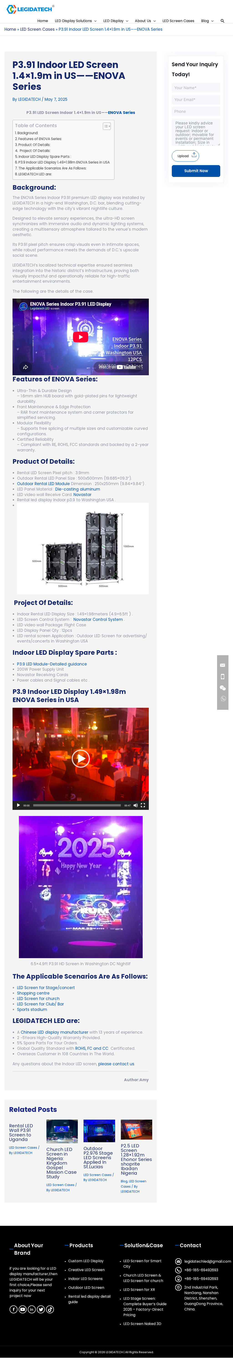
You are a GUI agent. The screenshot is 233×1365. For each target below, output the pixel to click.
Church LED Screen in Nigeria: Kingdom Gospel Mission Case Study (61, 1163)
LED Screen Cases (23, 1147)
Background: (28, 133)
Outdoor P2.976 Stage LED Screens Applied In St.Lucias (98, 1157)
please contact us (116, 1064)
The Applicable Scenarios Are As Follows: (52, 168)
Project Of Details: (35, 150)
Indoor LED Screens (85, 1278)
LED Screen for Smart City (142, 1263)
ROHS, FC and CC (91, 1048)
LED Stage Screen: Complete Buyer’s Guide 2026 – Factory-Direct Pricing (145, 1306)
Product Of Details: (34, 144)
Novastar (82, 494)
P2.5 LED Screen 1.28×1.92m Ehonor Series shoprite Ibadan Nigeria (136, 1159)
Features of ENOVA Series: (40, 138)
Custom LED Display (86, 1261)
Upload (183, 156)
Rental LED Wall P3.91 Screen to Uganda (21, 1133)
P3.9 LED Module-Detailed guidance (52, 664)
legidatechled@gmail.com (207, 1261)
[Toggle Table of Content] (104, 126)
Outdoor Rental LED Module (43, 483)
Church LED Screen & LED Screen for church (143, 1278)
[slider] (77, 805)
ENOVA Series (121, 112)
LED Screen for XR (139, 1289)
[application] (81, 759)
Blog (124, 1181)
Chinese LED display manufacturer (54, 1032)
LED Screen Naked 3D (142, 1323)
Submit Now (196, 171)
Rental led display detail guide (89, 1299)
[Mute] (135, 805)
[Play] (18, 805)
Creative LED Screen (86, 1269)
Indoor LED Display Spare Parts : (45, 156)
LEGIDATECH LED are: (35, 174)
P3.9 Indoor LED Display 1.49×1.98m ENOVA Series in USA (64, 162)
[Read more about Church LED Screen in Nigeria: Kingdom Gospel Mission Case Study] (62, 1131)
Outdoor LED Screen (86, 1287)
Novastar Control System (98, 619)
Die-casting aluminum (77, 489)
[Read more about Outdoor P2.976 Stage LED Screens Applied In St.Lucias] (99, 1130)
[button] (222, 21)
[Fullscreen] (143, 805)
